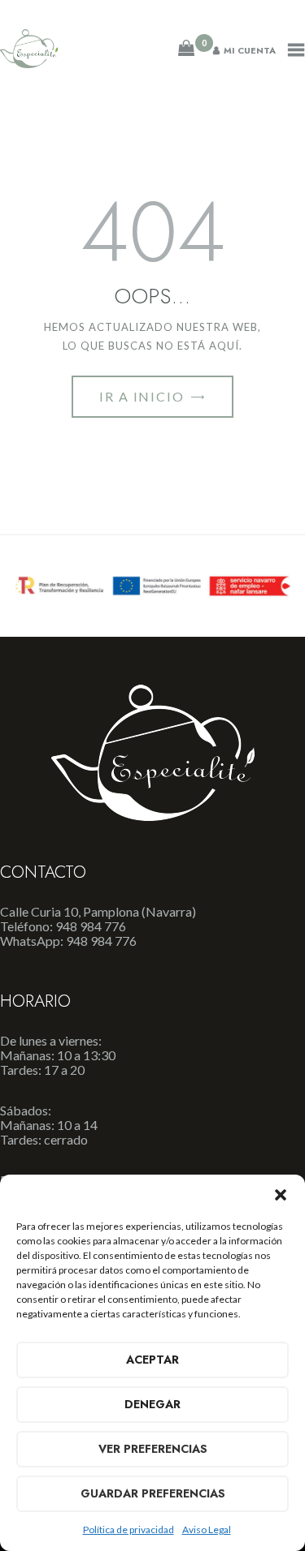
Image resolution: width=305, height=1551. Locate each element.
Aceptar (152, 1359)
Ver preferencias (152, 1449)
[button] (280, 1195)
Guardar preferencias (153, 1493)
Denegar (152, 1404)
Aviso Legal (206, 1529)
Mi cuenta (250, 50)
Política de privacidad (128, 1529)
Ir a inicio (142, 396)
